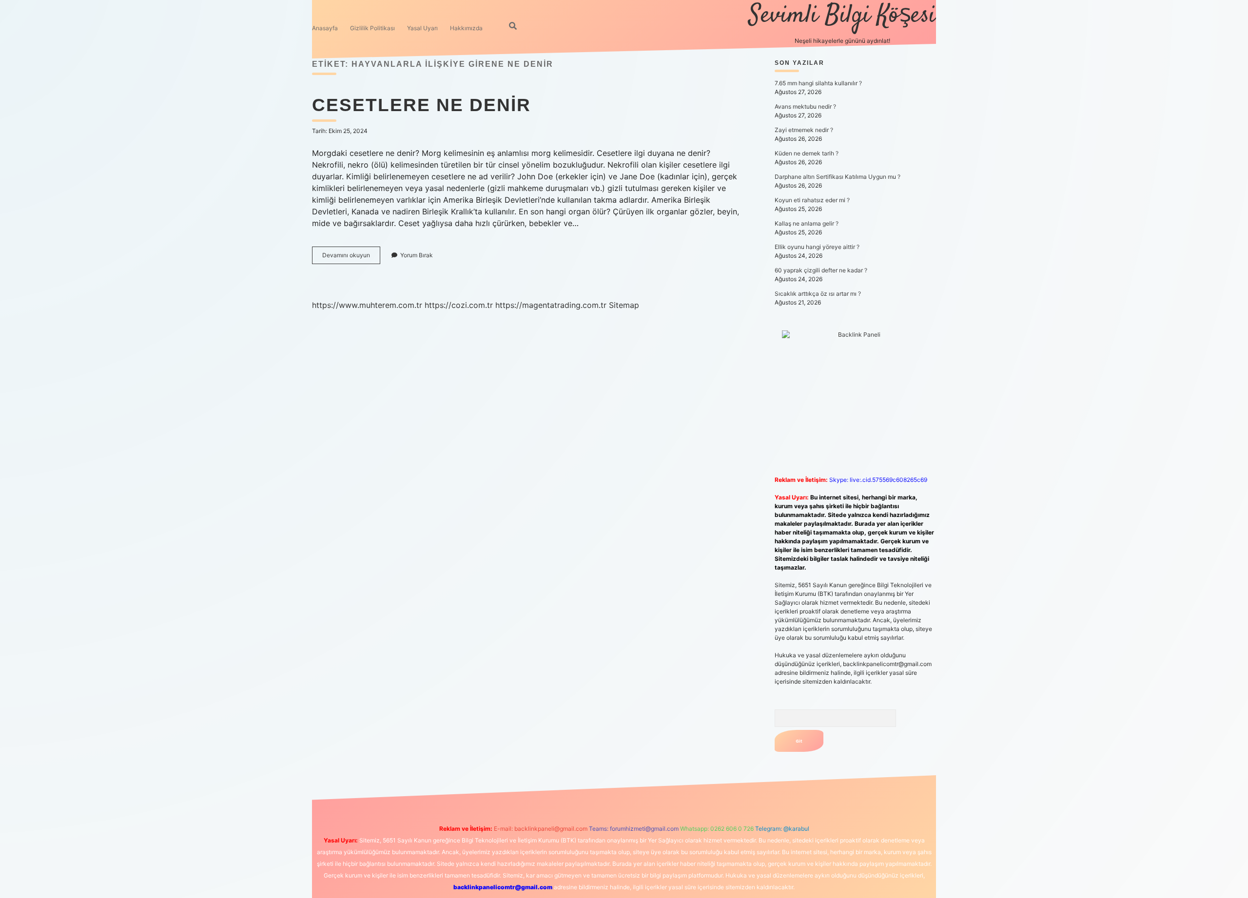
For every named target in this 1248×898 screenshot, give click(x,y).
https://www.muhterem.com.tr (367, 305)
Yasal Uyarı (422, 28)
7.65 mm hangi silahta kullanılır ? (818, 83)
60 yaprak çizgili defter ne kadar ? (821, 270)
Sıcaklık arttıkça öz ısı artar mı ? (818, 293)
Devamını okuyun (351, 257)
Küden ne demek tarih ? (806, 153)
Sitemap (624, 305)
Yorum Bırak (416, 255)
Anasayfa (325, 28)
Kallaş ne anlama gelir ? (806, 223)
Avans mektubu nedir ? (805, 106)
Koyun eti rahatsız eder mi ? (812, 200)
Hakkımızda (466, 28)
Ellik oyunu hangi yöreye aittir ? (817, 246)
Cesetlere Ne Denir (421, 105)
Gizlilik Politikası (372, 28)
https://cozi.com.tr (459, 305)
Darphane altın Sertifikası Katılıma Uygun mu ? (837, 176)
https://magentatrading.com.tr (550, 305)
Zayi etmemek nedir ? (804, 130)
